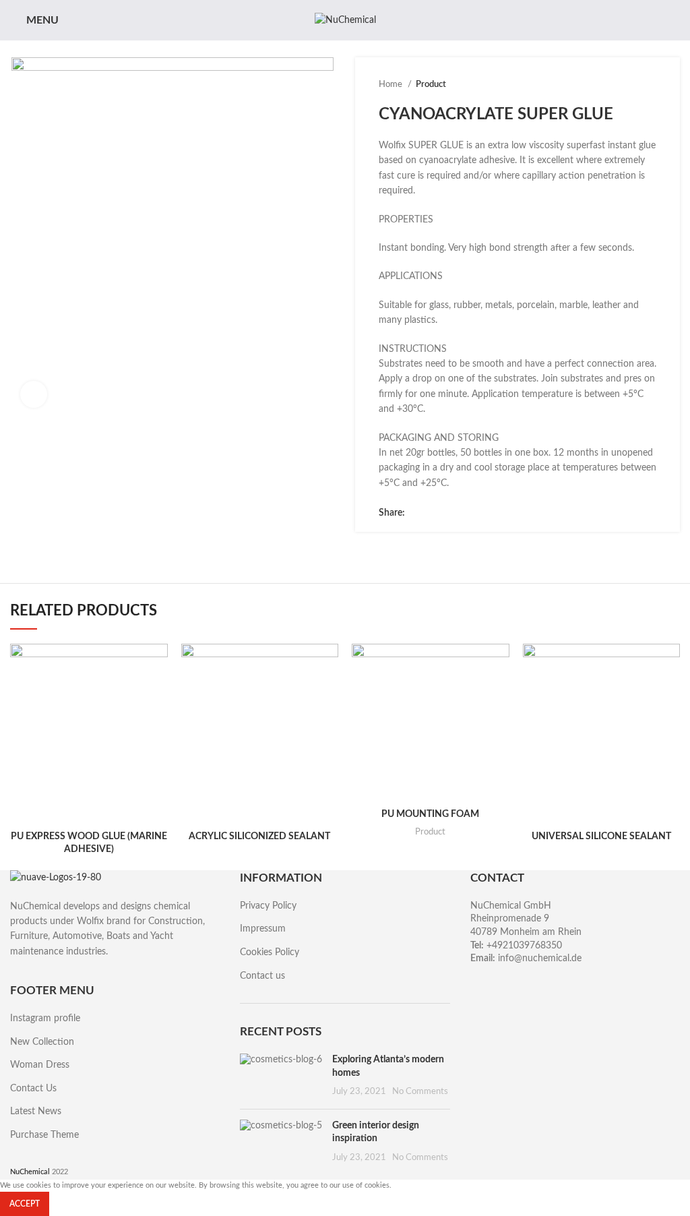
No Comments (420, 1091)
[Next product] (649, 85)
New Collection (42, 1042)
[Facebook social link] (416, 513)
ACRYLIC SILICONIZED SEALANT (259, 836)
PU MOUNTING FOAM (430, 814)
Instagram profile (45, 1018)
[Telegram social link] (478, 513)
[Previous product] (622, 85)
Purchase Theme (44, 1135)
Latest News (35, 1111)
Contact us (262, 976)
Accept (24, 1204)
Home (391, 84)
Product (431, 84)
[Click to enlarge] (33, 394)
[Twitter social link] (431, 513)
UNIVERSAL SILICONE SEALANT (601, 836)
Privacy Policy (268, 906)
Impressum (263, 929)
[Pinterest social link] (447, 513)
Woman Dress (39, 1065)
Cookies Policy (269, 952)
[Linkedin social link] (462, 513)
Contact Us (33, 1088)
